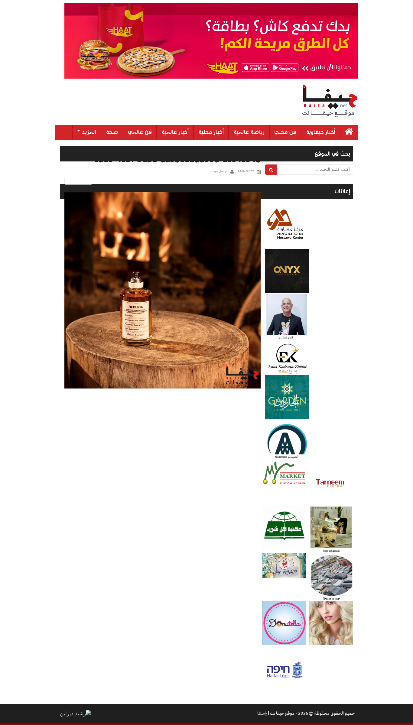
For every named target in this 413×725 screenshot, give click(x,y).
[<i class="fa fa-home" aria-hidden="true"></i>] (349, 132)
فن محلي (285, 132)
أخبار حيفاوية (320, 132)
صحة (112, 132)
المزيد (88, 132)
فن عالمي (140, 132)
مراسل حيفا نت (218, 171)
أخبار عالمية (175, 132)
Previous (77, 180)
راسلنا (262, 713)
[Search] (271, 169)
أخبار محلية (211, 132)
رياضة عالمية (249, 132)
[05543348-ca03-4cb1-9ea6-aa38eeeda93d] (162, 290)
